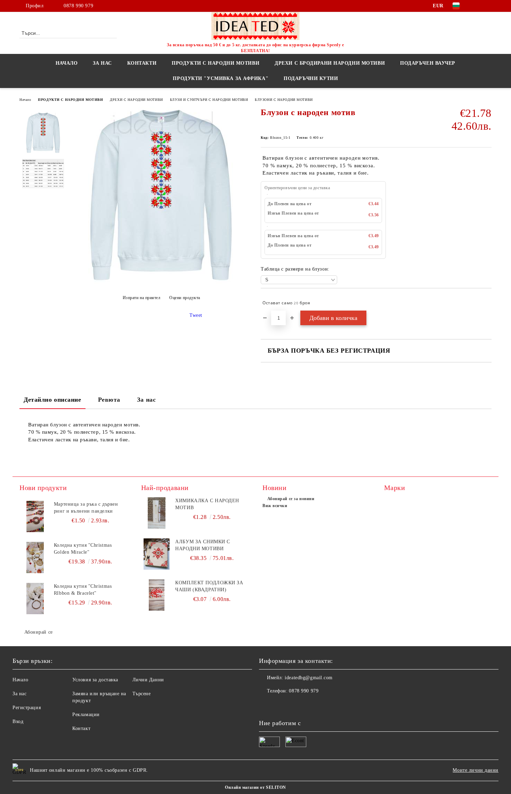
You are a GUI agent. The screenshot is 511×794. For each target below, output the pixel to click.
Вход (18, 721)
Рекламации (86, 714)
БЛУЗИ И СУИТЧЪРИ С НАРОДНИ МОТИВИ (209, 100)
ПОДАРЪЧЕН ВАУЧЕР (427, 63)
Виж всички (274, 505)
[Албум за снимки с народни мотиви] (156, 554)
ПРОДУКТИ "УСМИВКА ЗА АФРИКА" (220, 78)
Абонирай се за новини (290, 498)
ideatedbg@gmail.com (309, 677)
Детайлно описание (52, 399)
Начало (67, 63)
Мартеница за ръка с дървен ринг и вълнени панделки (86, 508)
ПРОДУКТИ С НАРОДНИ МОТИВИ (70, 100)
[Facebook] (477, 6)
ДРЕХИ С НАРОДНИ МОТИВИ (136, 100)
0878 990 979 (78, 5)
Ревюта (109, 399)
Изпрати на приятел (142, 297)
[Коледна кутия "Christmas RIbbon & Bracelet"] (35, 598)
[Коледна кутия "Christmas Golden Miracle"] (35, 557)
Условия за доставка (95, 679)
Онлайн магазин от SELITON (255, 787)
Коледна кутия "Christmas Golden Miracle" (83, 549)
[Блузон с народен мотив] (161, 282)
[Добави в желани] (486, 303)
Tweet (195, 315)
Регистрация (27, 707)
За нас (146, 399)
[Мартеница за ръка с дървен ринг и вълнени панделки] (35, 516)
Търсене (141, 693)
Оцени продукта (184, 297)
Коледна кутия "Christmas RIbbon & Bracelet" (83, 590)
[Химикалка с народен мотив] (156, 513)
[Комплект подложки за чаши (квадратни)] (156, 595)
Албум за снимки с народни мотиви (202, 545)
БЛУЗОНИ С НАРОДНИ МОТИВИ (284, 100)
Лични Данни (148, 679)
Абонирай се (38, 632)
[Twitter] (488, 6)
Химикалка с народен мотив (207, 504)
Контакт (81, 728)
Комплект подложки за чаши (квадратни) (209, 586)
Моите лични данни (475, 770)
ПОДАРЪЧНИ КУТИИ (311, 78)
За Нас (102, 63)
